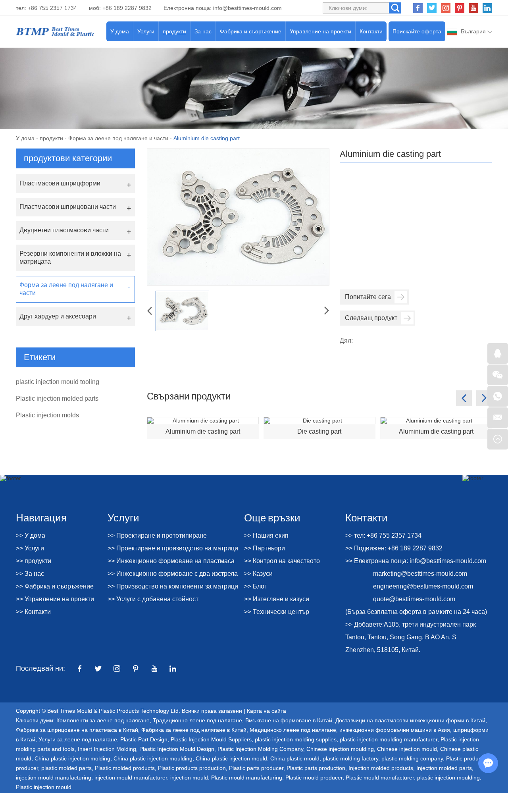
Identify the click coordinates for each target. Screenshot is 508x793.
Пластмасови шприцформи (59, 183)
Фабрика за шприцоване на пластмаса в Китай (77, 730)
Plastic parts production (316, 768)
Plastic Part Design (143, 739)
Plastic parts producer (256, 768)
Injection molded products (380, 768)
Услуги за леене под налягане (77, 739)
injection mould (189, 777)
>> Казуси (258, 573)
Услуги (145, 31)
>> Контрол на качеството (282, 561)
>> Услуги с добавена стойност (153, 599)
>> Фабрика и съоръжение (55, 586)
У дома (119, 31)
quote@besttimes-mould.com (414, 599)
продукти (174, 31)
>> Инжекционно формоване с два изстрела (173, 573)
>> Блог (255, 586)
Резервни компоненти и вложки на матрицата (70, 257)
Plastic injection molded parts (57, 398)
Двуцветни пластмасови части (64, 230)
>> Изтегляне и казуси (276, 599)
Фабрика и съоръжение (250, 31)
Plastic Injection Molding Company (260, 749)
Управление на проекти (320, 31)
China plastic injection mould (231, 758)
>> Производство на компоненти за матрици (173, 586)
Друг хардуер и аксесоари (57, 316)
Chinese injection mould (407, 749)
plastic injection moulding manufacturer (388, 739)
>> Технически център (276, 611)
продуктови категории (68, 158)
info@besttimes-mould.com (247, 8)
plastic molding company (412, 758)
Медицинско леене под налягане (293, 730)
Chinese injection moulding (340, 749)
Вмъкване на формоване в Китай (288, 720)
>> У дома (30, 535)
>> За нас (30, 573)
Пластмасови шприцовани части (67, 206)
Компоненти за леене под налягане (103, 720)
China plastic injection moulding (153, 758)
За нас (203, 31)
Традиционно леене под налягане (197, 720)
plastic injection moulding (448, 777)
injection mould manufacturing (53, 777)
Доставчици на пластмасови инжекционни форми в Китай (410, 720)
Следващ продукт (371, 317)
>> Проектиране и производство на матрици (173, 548)
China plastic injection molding (72, 758)
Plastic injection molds (47, 415)
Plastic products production (192, 768)
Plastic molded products (125, 768)
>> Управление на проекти (55, 599)
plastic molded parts (66, 768)
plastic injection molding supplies (296, 739)
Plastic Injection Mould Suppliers (211, 739)
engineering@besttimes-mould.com (423, 586)
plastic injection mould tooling (57, 381)
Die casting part (319, 431)
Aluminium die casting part (202, 431)
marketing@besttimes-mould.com (420, 573)
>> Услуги (30, 548)
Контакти (371, 31)
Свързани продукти (189, 395)
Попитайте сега (368, 296)
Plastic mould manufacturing (246, 777)
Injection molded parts (444, 768)
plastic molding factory (350, 758)
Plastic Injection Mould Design (176, 749)
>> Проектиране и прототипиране (157, 535)
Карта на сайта (266, 711)
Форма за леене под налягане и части (118, 138)
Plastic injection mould (43, 787)
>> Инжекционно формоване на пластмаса (171, 561)
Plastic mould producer (314, 777)
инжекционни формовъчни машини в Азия (394, 730)
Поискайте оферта (417, 31)
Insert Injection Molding (107, 749)
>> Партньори (264, 548)
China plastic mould (294, 758)
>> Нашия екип (266, 535)
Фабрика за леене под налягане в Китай (193, 730)
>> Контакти (33, 611)
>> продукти (33, 561)
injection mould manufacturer (130, 777)
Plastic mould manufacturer (380, 777)
